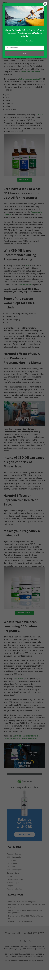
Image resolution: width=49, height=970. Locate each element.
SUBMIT (24, 54)
